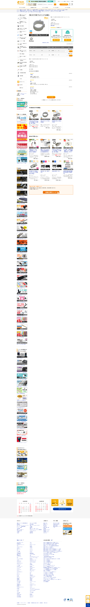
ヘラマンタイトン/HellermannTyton (35, 589)
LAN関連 (31, 526)
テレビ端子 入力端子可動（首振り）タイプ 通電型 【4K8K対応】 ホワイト (68, 150)
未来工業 (18, 593)
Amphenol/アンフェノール (20, 544)
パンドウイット (32, 583)
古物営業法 (41, 602)
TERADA (18, 576)
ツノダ (31, 571)
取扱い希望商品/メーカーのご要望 (57, 526)
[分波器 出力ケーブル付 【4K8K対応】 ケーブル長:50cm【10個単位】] (34, 143)
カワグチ (31, 552)
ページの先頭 (88, 605)
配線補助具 (18, 524)
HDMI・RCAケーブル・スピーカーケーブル (22, 525)
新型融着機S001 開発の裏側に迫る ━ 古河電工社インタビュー (51, 567)
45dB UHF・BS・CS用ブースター (45, 172)
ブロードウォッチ (32, 588)
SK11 (17, 550)
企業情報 (65, 1)
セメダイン (18, 568)
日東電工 (31, 579)
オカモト (31, 551)
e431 (17, 545)
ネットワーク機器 (19, 527)
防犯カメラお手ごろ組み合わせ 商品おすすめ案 (49, 544)
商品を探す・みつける (46, 529)
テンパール (18, 577)
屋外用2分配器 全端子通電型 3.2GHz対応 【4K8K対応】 (68, 172)
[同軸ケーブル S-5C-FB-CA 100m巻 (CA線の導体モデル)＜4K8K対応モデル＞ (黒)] (45, 143)
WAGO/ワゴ (31, 596)
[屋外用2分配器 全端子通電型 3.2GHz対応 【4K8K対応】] (68, 165)
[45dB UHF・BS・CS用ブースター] (45, 165)
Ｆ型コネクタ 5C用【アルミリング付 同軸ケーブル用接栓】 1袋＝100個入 (33, 122)
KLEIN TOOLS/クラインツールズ (34, 556)
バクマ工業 (18, 582)
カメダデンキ (19, 552)
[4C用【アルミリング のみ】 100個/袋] (45, 115)
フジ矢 (31, 587)
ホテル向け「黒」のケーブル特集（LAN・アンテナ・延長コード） (52, 579)
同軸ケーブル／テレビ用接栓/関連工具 (22, 523)
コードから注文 (67, 7)
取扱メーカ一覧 (20, 540)
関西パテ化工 (19, 554)
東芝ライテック (32, 577)
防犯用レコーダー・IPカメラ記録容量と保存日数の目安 (51, 545)
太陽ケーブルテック (32, 569)
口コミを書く (51, 97)
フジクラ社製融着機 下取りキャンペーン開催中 (49, 569)
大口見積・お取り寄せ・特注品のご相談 (56, 524)
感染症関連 (31, 531)
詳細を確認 (52, 25)
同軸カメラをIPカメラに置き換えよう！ (48, 547)
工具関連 (18, 531)
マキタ (18, 591)
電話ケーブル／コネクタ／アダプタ (34, 525)
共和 (30, 555)
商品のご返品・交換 (46, 527)
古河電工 (18, 588)
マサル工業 (18, 592)
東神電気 (18, 578)
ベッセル (18, 589)
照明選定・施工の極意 (46, 580)
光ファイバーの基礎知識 (46, 564)
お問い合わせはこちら (62, 508)
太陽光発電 (18, 528)
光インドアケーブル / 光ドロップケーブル (49, 565)
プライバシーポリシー (23, 602)
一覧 (51, 540)
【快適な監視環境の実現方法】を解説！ (48, 556)
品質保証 (44, 528)
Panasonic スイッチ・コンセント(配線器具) (36, 529)
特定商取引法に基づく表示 (35, 602)
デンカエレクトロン (32, 576)
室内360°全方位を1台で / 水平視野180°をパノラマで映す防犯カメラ (52, 551)
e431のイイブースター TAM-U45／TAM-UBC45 (49, 577)
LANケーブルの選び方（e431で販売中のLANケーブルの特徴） (51, 558)
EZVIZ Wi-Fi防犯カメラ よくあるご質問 (48, 554)
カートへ (70, 51)
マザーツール (31, 591)
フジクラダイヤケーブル (20, 587)
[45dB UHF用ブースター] (57, 165)
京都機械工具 (19, 555)
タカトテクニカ (32, 570)
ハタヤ (31, 582)
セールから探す (55, 7)
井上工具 (18, 547)
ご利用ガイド (59, 1)
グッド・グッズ (19, 556)
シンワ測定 (18, 565)
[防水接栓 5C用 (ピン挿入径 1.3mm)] (57, 115)
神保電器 (31, 564)
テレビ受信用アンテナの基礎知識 (48, 572)
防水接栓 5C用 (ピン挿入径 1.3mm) (56, 121)
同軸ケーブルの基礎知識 (46, 570)
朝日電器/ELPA (19, 543)
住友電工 (31, 566)
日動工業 (31, 578)
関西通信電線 (31, 553)
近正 (30, 572)
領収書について (45, 524)
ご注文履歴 (72, 1)
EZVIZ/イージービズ (32, 544)
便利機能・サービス (46, 530)
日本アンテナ (18, 580)
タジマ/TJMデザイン (19, 571)
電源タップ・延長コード (20, 529)
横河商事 (31, 594)
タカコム (18, 570)
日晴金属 (18, 579)
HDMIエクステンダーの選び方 (47, 557)
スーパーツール (32, 565)
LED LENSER (18, 595)
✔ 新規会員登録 (64, 4)
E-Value (31, 545)
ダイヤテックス (19, 569)
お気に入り (70, 43)
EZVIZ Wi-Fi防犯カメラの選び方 (47, 553)
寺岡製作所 (31, 575)
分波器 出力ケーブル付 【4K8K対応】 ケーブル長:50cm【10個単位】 (33, 150)
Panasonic (18, 583)
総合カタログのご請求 (56, 523)
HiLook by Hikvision (46, 555)
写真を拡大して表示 (45, 42)
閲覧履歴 (88, 598)
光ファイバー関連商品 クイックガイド (48, 566)
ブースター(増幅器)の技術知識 (47, 576)
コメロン (18, 559)
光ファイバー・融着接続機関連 (21, 526)
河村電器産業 (19, 553)
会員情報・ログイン (46, 531)
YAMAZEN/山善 (19, 594)
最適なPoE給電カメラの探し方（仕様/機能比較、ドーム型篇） (52, 550)
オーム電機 (18, 551)
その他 (18, 532)
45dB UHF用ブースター (56, 171)
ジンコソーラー (19, 564)
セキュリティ (45, 532)
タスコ (18, 572)
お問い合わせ (68, 1)
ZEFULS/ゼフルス (32, 567)
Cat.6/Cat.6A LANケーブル (47, 563)
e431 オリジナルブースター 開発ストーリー (49, 578)
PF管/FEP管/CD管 (19, 530)
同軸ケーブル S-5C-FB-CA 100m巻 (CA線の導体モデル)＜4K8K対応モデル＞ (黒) (45, 150)
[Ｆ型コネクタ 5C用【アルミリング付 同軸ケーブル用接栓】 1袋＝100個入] (34, 115)
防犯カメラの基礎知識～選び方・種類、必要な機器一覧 (51, 543)
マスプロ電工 (31, 592)
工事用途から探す (33, 7)
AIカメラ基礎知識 (45, 581)
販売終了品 (31, 532)
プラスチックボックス (33, 530)
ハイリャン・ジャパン (33, 581)
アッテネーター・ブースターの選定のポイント (49, 571)
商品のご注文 (45, 523)
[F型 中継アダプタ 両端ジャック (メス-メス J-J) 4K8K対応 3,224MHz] (34, 165)
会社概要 (18, 602)
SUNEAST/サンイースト (33, 559)
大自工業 (31, 568)
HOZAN (18, 590)
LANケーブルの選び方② (46, 559)
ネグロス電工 (19, 581)
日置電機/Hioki (19, 584)
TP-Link (18, 575)
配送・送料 (44, 525)
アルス (31, 543)
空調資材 (31, 527)
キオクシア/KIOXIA (32, 554)
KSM (17, 557)
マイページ (64, 535)
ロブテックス (31, 595)
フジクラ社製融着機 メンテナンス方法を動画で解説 (50, 568)
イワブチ (31, 547)
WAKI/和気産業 (19, 596)
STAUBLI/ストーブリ (19, 566)
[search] (55, 4)
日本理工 (31, 580)
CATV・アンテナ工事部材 (33, 523)
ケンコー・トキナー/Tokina (33, 557)
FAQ (62, 1)
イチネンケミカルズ (19, 546)
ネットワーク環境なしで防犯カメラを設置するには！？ (51, 552)
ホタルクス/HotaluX (32, 590)
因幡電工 (31, 546)
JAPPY (31, 563)
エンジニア (31, 550)
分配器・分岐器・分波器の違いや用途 (48, 575)
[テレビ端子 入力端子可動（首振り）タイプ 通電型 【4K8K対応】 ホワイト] (68, 143)
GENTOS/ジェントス (19, 563)
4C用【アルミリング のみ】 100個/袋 (45, 121)
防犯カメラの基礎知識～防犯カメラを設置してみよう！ (51, 542)
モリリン (31, 593)
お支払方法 (44, 526)
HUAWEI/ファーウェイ (33, 584)
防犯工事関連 (31, 524)
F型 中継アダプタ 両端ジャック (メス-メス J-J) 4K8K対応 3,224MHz (33, 172)
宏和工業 (31, 558)
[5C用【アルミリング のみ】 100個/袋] (18, 93)
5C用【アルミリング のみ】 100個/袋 (23, 94)
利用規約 (29, 602)
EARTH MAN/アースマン (20, 542)
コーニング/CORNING (20, 558)
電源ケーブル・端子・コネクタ (34, 528)
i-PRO (30, 542)
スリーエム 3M (19, 567)
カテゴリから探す (22, 7)
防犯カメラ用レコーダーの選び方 (48, 546)
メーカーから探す (45, 7)
